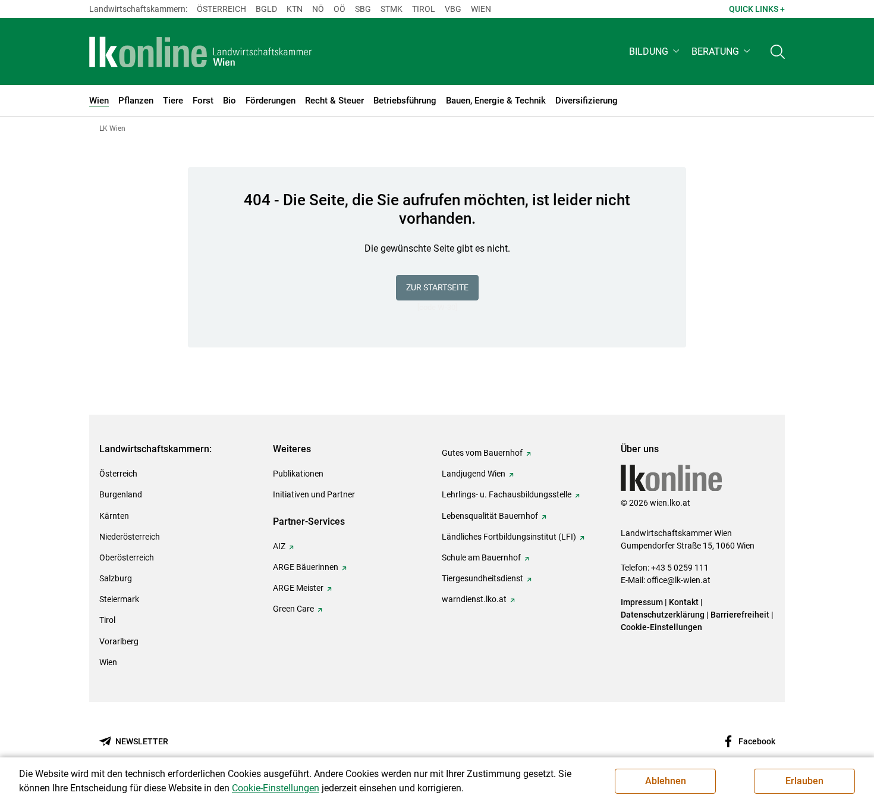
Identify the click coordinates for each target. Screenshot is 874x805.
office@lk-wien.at (678, 580)
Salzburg (115, 578)
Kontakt (684, 602)
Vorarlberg (119, 641)
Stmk (392, 9)
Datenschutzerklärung (663, 614)
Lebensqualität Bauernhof (490, 516)
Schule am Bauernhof (481, 557)
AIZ (279, 546)
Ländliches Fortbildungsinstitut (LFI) (509, 536)
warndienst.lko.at (474, 599)
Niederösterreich (129, 536)
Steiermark (119, 599)
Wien (481, 9)
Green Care (293, 608)
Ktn (295, 9)
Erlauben (804, 781)
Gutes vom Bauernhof (482, 453)
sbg (363, 9)
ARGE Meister (298, 588)
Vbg (453, 9)
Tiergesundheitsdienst (482, 578)
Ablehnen (665, 781)
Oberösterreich (126, 557)
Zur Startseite (437, 287)
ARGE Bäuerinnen (305, 567)
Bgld (266, 9)
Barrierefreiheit (739, 614)
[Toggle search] (778, 51)
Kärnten (114, 516)
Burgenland (120, 494)
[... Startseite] (200, 51)
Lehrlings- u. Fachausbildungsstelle (506, 494)
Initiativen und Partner (314, 494)
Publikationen (298, 473)
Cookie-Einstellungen (661, 627)
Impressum (642, 602)
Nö (318, 9)
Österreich (221, 9)
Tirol (423, 9)
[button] (655, 51)
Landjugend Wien (473, 473)
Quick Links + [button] (757, 9)
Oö (339, 9)
